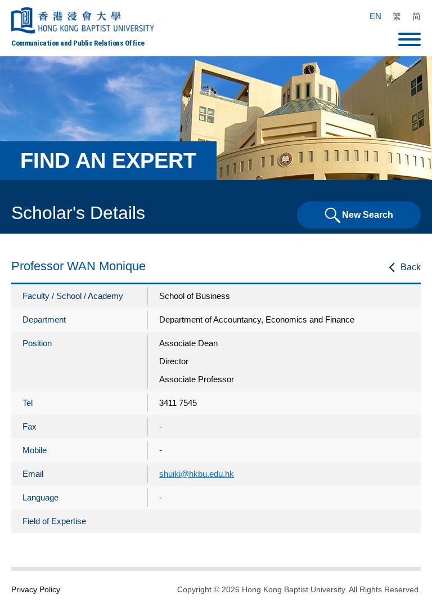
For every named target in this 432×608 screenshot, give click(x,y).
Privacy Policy (35, 589)
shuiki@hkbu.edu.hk (196, 474)
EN (375, 16)
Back (410, 267)
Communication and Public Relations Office (78, 42)
